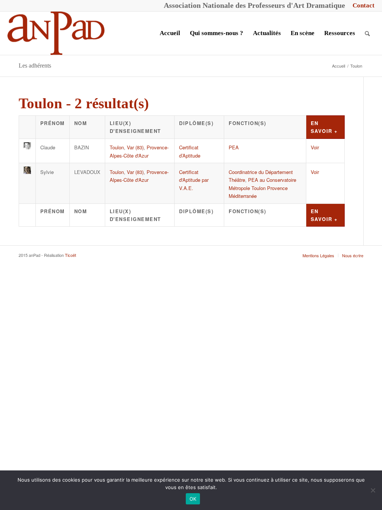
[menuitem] (362, 5)
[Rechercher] (367, 33)
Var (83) (135, 147)
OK (193, 499)
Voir (315, 147)
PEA (234, 147)
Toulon (117, 147)
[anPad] (55, 33)
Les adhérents (35, 65)
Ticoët (70, 255)
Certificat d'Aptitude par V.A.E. (194, 180)
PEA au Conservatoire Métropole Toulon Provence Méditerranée (262, 187)
